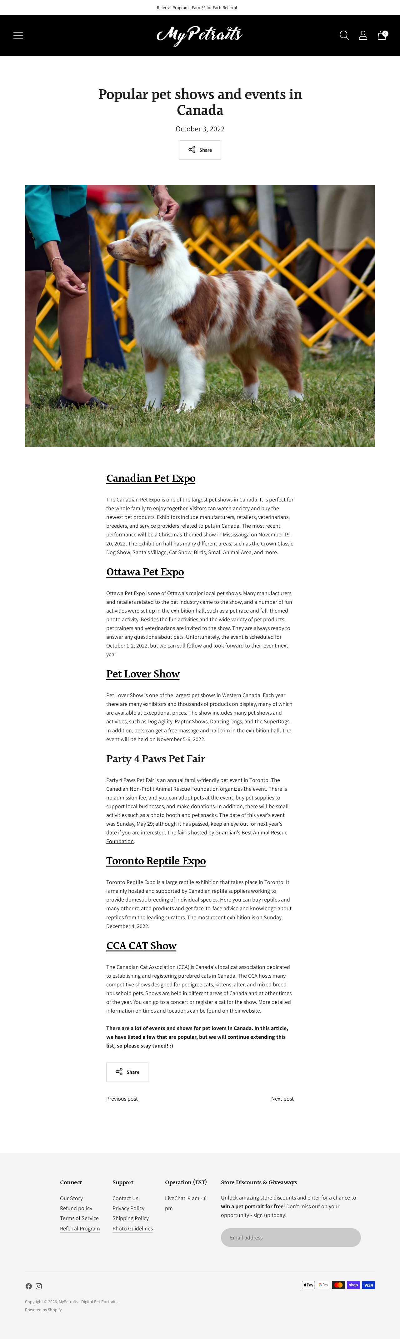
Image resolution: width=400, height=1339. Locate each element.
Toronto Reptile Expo (156, 861)
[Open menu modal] (18, 35)
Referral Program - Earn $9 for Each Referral (197, 7)
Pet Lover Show (142, 674)
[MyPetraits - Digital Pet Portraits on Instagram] (38, 1288)
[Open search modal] (344, 35)
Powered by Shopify (43, 1309)
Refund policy (76, 1208)
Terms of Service (79, 1218)
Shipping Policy (130, 1218)
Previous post (122, 1098)
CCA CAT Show (141, 946)
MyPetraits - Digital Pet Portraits (88, 1301)
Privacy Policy (128, 1208)
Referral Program (80, 1228)
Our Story (71, 1198)
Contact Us (125, 1198)
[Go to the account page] (363, 35)
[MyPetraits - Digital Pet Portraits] (200, 35)
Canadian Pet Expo (150, 479)
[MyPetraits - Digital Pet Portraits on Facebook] (28, 1288)
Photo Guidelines (132, 1228)
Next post (282, 1098)
